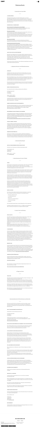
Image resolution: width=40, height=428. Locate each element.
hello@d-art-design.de (12, 96)
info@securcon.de (11, 154)
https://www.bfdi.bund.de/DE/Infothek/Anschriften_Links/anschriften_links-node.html (18, 118)
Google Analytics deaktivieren (11, 260)
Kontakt (22, 420)
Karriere (18, 420)
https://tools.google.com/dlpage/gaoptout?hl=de (22, 251)
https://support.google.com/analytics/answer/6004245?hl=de (15, 266)
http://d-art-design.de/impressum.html (12, 320)
